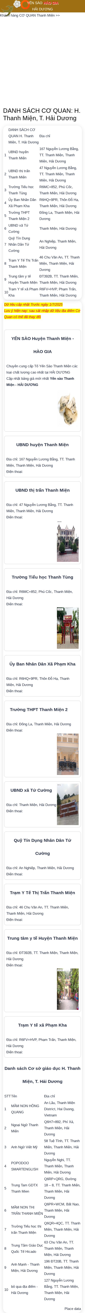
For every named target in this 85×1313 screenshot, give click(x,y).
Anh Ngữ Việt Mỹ (24, 1147)
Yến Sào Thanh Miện (55, 366)
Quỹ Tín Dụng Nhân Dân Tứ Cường (19, 244)
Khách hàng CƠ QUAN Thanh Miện (28, 15)
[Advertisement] (42, 61)
